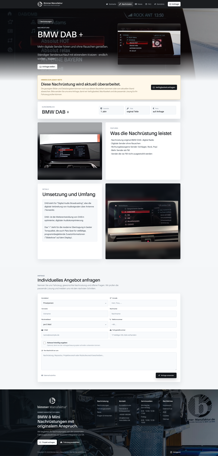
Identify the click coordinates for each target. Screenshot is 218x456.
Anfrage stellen (48, 66)
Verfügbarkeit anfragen (165, 87)
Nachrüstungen (46, 21)
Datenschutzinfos (50, 375)
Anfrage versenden (167, 375)
